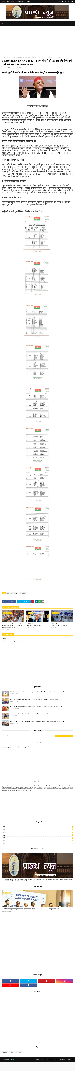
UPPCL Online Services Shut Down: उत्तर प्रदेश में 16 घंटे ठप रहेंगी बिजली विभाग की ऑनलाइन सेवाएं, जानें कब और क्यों (37, 692)
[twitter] (62, 1)
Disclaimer (70, 1059)
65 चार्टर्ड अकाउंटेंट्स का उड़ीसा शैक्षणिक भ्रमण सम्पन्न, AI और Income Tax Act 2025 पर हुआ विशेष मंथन (30, 909)
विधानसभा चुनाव (9, 57)
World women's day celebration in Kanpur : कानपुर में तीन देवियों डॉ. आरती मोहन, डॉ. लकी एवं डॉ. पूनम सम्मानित (36, 699)
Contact (13, 1)
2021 (38, 840)
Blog (13, 1059)
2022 (38, 838)
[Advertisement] (37, 43)
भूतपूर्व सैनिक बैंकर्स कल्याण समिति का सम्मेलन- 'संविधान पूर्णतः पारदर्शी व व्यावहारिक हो (36, 624)
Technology (18, 1052)
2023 (38, 835)
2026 (38, 827)
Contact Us (49, 1059)
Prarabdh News (8, 67)
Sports (11, 1052)
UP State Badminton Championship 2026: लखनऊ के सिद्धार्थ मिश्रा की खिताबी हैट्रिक (30, 714)
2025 (38, 829)
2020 (38, 843)
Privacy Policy (20, 1)
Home (3, 1)
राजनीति (15, 593)
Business (5, 1052)
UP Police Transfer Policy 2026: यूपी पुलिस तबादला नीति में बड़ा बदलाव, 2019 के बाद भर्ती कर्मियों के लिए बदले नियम (36, 706)
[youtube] (69, 1)
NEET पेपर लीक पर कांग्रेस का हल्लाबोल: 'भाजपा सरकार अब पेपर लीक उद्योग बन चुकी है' (61, 624)
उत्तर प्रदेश (9, 593)
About (8, 1)
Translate (32, 747)
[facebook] (59, 1)
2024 (38, 832)
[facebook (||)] (28, 985)
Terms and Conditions (60, 1059)
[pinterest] (72, 1)
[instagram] (65, 1)
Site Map (28, 1)
